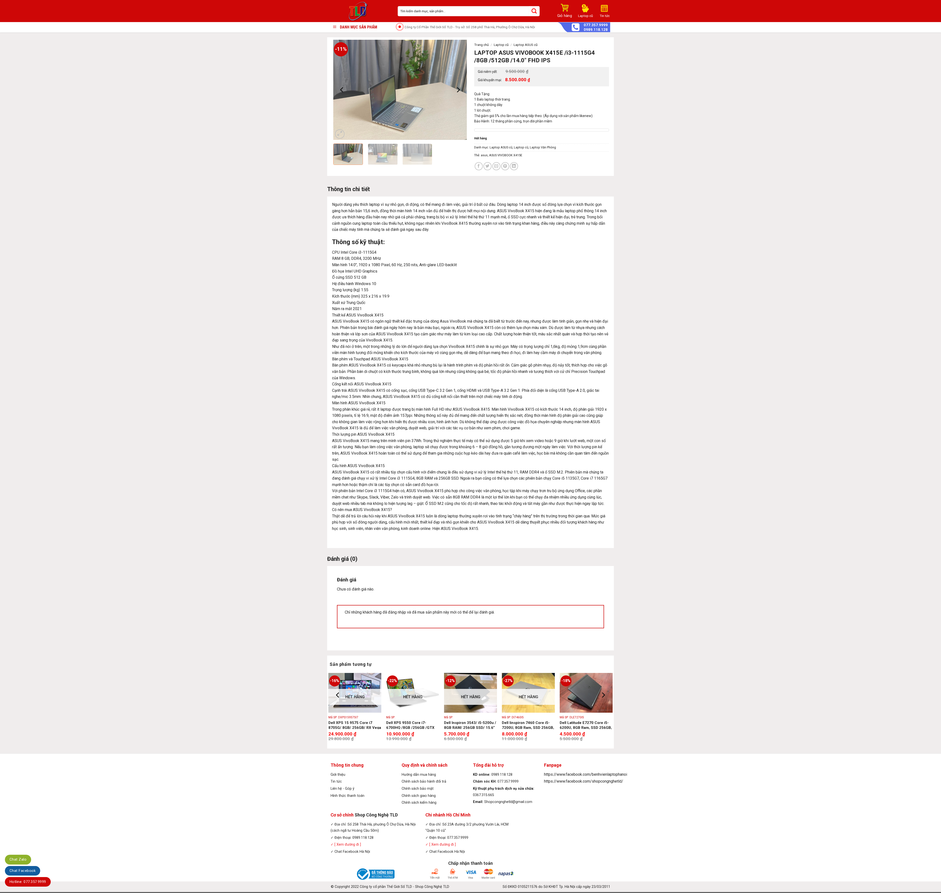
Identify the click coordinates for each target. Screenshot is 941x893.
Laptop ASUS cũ (526, 45)
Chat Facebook (23, 870)
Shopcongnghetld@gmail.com (508, 802)
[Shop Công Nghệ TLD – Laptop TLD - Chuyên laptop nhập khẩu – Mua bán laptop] (360, 11)
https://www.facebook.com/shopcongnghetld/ (583, 781)
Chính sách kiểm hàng (419, 803)
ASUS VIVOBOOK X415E (505, 155)
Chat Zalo (18, 859)
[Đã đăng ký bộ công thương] (375, 874)
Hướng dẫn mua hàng (419, 775)
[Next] (458, 90)
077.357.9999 (596, 25)
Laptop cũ (501, 45)
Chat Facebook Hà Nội (352, 852)
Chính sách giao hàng (419, 796)
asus (484, 155)
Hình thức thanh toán (347, 796)
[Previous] (342, 90)
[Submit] (534, 11)
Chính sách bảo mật (417, 789)
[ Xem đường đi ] (347, 844)
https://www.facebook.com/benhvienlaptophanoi (585, 774)
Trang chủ (481, 45)
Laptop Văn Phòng (543, 147)
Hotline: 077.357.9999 (28, 882)
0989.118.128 (596, 30)
